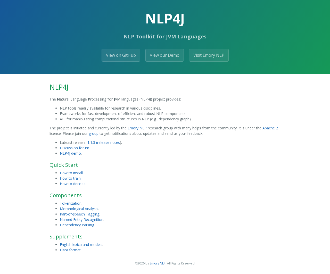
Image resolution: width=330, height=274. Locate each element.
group (93, 133)
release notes (108, 142)
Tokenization (70, 203)
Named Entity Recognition (81, 219)
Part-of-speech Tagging (79, 214)
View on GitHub (121, 55)
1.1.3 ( (92, 142)
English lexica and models (81, 244)
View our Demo (164, 55)
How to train (70, 178)
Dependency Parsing (77, 224)
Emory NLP (137, 128)
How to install (71, 172)
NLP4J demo (70, 153)
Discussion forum (74, 147)
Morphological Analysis (79, 208)
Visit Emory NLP (208, 55)
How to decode (73, 183)
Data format (70, 249)
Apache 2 (270, 128)
